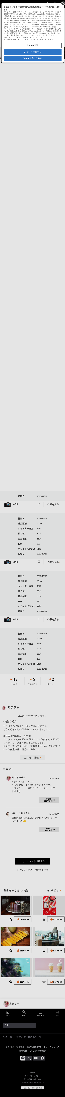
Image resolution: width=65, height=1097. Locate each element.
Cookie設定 (32, 45)
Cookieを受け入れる (32, 58)
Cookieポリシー (27, 37)
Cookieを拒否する (32, 52)
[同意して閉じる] (63, 3)
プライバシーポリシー (34, 39)
